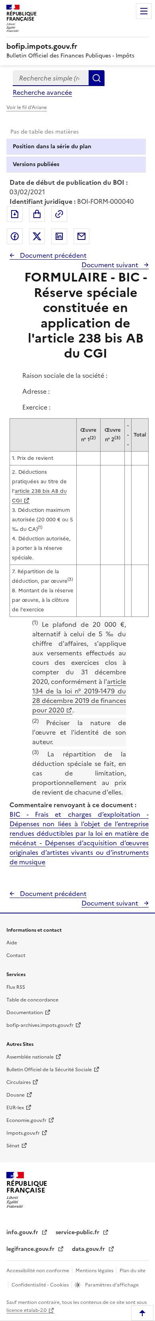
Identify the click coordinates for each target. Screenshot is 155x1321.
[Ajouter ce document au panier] (37, 214)
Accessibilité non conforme (38, 1270)
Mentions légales (95, 1270)
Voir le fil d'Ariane (26, 107)
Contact (15, 955)
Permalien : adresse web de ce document (59, 214)
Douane (15, 1095)
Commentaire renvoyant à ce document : (73, 805)
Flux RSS (15, 987)
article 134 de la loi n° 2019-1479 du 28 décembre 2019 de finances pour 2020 (79, 696)
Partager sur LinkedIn (59, 236)
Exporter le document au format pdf (15, 214)
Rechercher (97, 78)
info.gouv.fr (23, 1232)
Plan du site (132, 1270)
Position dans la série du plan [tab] (52, 146)
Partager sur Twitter (37, 236)
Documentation (24, 1012)
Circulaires (18, 1082)
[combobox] (51, 78)
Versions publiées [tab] (36, 164)
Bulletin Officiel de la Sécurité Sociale (49, 1069)
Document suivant (110, 265)
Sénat (12, 1145)
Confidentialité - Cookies (41, 1284)
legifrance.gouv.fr (31, 1249)
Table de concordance (32, 999)
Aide (11, 942)
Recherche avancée (42, 92)
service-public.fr (78, 1232)
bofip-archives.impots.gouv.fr (40, 1025)
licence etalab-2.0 (26, 1310)
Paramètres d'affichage (111, 1284)
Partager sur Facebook (15, 236)
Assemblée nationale (30, 1057)
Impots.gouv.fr (23, 1133)
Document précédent (52, 255)
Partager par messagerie (81, 236)
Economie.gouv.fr (26, 1120)
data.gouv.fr (89, 1249)
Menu (144, 11)
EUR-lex (15, 1107)
